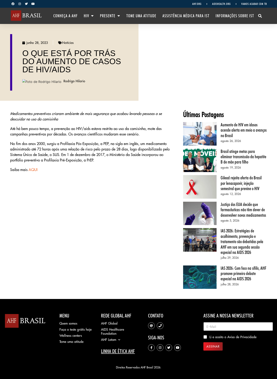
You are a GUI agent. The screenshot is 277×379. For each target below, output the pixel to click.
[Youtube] (33, 4)
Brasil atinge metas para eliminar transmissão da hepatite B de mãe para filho (243, 157)
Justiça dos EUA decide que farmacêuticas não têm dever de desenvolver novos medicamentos (243, 210)
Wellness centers (70, 336)
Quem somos (68, 323)
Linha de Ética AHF (118, 351)
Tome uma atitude (141, 15)
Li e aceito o (233, 337)
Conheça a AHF (65, 15)
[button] (260, 16)
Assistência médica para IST (185, 15)
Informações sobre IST (235, 15)
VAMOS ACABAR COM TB (254, 3)
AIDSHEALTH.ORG (221, 3)
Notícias (68, 43)
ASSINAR (213, 346)
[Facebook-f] (151, 347)
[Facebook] (13, 4)
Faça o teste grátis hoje (75, 329)
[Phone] (160, 325)
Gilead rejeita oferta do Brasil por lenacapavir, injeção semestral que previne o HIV (241, 183)
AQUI (33, 169)
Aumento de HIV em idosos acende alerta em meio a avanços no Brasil (244, 130)
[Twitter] (26, 4)
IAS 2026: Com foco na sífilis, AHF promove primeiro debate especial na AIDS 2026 (243, 273)
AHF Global (109, 323)
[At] (151, 325)
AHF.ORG (197, 3)
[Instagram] (20, 4)
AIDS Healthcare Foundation (112, 331)
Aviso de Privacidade (242, 337)
